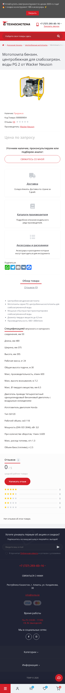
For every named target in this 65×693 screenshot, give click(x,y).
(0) (14, 122)
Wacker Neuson (27, 126)
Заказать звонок (51, 26)
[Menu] (5, 688)
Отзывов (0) (31, 287)
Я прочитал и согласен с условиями (34, 553)
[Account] (17, 688)
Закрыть (32, 13)
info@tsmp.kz (32, 594)
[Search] (58, 36)
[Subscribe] (58, 547)
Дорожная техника (14, 45)
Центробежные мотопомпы (36, 45)
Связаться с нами (32, 575)
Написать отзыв (17, 481)
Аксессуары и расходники (32, 245)
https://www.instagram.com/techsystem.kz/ (36, 637)
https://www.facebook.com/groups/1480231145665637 (29, 637)
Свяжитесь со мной (32, 159)
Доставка (32, 183)
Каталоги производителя (32, 214)
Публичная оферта (29, 553)
